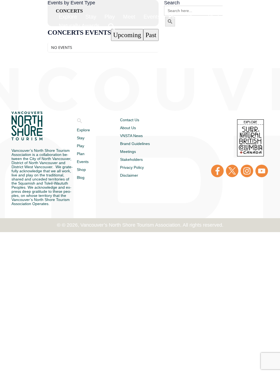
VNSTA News (132, 136)
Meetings (130, 151)
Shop (82, 169)
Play (81, 146)
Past (150, 35)
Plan (82, 154)
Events (84, 161)
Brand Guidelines (138, 143)
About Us (129, 128)
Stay (81, 138)
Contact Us (132, 120)
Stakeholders (135, 159)
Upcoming (127, 35)
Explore (85, 130)
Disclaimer (132, 175)
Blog (82, 177)
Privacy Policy (135, 167)
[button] (79, 122)
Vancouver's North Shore (26, 125)
